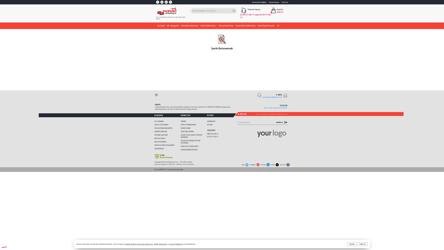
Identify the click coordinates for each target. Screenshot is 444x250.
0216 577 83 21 (212, 136)
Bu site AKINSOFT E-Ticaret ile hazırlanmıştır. (169, 169)
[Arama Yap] (234, 10)
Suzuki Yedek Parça (207, 25)
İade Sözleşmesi (160, 142)
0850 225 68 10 (212, 134)
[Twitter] (161, 2)
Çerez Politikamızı (176, 244)
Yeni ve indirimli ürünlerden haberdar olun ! (272, 114)
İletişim (209, 124)
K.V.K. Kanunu (159, 121)
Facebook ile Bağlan (259, 2)
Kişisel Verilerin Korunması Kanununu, (139, 244)
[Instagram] (170, 2)
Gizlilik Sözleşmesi (161, 124)
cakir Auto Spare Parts (189, 146)
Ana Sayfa (161, 25)
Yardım (183, 121)
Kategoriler (174, 25)
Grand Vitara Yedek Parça (245, 25)
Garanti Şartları (160, 131)
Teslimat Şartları (161, 135)
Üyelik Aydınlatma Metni (163, 128)
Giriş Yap (285, 2)
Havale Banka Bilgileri (189, 149)
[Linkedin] (166, 2)
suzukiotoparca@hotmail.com (272, 97)
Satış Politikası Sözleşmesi (164, 145)
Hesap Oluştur (274, 2)
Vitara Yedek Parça (226, 25)
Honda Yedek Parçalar (266, 25)
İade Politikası (159, 138)
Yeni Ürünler (159, 148)
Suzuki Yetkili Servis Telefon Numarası (191, 136)
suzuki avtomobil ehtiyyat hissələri (190, 141)
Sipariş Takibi (185, 128)
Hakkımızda (211, 121)
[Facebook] (157, 2)
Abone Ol (280, 122)
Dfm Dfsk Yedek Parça (189, 25)
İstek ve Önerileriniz (188, 124)
